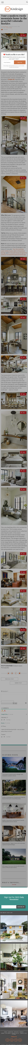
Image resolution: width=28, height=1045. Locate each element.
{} (13, 703)
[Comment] (19, 673)
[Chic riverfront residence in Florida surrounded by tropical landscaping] (14, 985)
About (5, 1031)
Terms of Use (23, 1033)
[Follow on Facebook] (7, 1040)
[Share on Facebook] (16, 673)
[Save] (23, 35)
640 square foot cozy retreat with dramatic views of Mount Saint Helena (13, 866)
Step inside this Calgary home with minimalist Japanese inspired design (13, 844)
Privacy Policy (15, 1033)
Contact (22, 1031)
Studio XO (11, 79)
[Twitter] (8, 673)
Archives (16, 1031)
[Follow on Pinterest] (16, 1040)
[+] (16, 703)
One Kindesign (5, 26)
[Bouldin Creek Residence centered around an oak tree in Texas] (14, 928)
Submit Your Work (6, 1033)
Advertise (10, 1031)
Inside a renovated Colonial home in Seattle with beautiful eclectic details (13, 821)
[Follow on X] (11, 1040)
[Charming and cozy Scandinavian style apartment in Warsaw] (14, 1013)
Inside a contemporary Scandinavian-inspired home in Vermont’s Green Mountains (13, 798)
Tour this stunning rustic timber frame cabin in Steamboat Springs (13, 251)
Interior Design (9, 27)
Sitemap (14, 1034)
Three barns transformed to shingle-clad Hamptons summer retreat (12, 775)
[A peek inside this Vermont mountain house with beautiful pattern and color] (14, 957)
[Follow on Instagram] (20, 1040)
